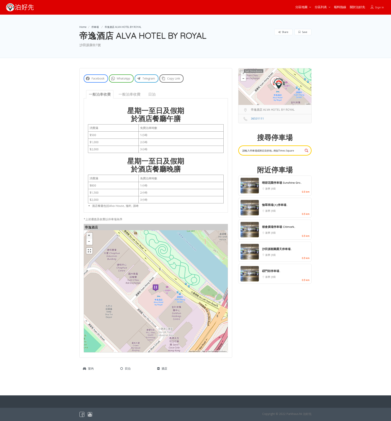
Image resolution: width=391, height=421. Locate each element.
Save (304, 32)
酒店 (164, 368)
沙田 (273, 188)
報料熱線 (340, 7)
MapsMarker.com (194, 351)
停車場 (95, 27)
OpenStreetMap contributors (217, 351)
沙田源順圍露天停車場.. (277, 249)
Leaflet (308, 104)
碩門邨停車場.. (271, 271)
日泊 (128, 368)
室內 (91, 368)
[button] (155, 287)
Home (83, 27)
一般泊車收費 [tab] (100, 94)
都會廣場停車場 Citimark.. (278, 227)
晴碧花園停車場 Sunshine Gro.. (282, 182)
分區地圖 (301, 7)
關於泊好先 (357, 7)
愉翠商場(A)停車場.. (275, 205)
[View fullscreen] (89, 251)
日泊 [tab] (152, 94)
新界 (268, 188)
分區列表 (321, 7)
